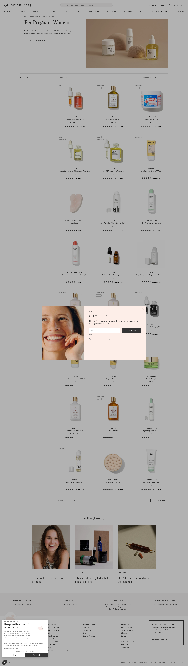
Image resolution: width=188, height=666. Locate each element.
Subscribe (131, 330)
